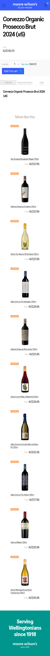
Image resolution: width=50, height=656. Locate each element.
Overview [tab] (8, 82)
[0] (46, 6)
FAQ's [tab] (42, 82)
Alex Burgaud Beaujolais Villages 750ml (25, 159)
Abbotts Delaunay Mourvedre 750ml (24, 349)
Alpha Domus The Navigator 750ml (23, 301)
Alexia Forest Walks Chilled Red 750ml (24, 396)
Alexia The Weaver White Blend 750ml (25, 254)
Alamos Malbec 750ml (19, 542)
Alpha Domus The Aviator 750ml (22, 494)
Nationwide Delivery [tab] (25, 82)
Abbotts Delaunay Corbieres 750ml (23, 206)
